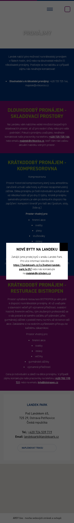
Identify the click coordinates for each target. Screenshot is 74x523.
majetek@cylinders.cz (38, 273)
